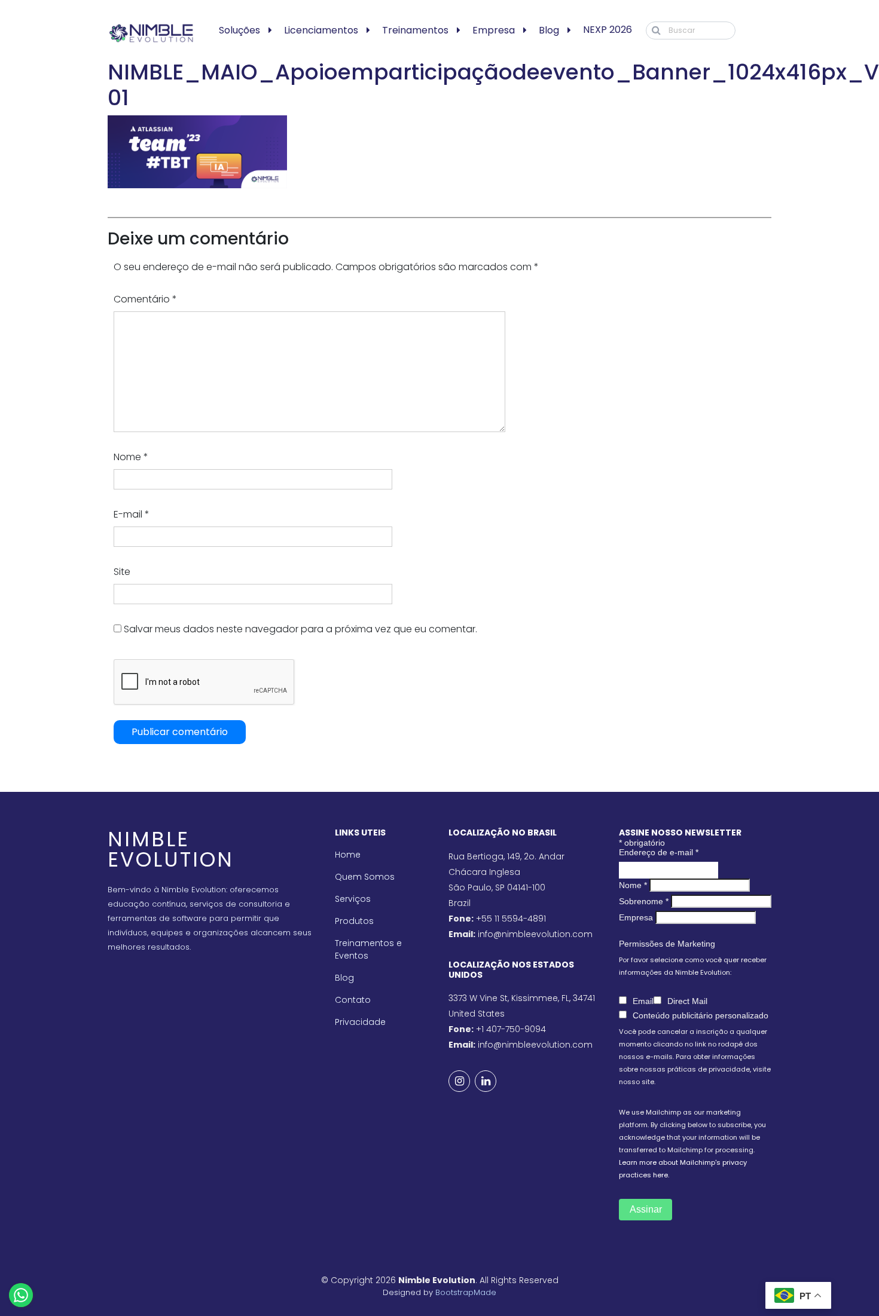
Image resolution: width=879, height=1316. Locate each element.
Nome (131, 457)
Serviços (353, 899)
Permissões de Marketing (667, 943)
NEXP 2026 (607, 29)
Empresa (493, 30)
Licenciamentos (321, 30)
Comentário (145, 299)
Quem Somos (365, 877)
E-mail (131, 514)
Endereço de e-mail (658, 852)
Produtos (354, 921)
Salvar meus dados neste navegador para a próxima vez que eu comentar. (300, 629)
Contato (353, 1000)
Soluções (239, 30)
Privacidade (360, 1022)
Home (348, 855)
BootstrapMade (465, 1292)
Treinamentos (415, 30)
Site (122, 572)
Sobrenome (644, 901)
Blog (549, 30)
